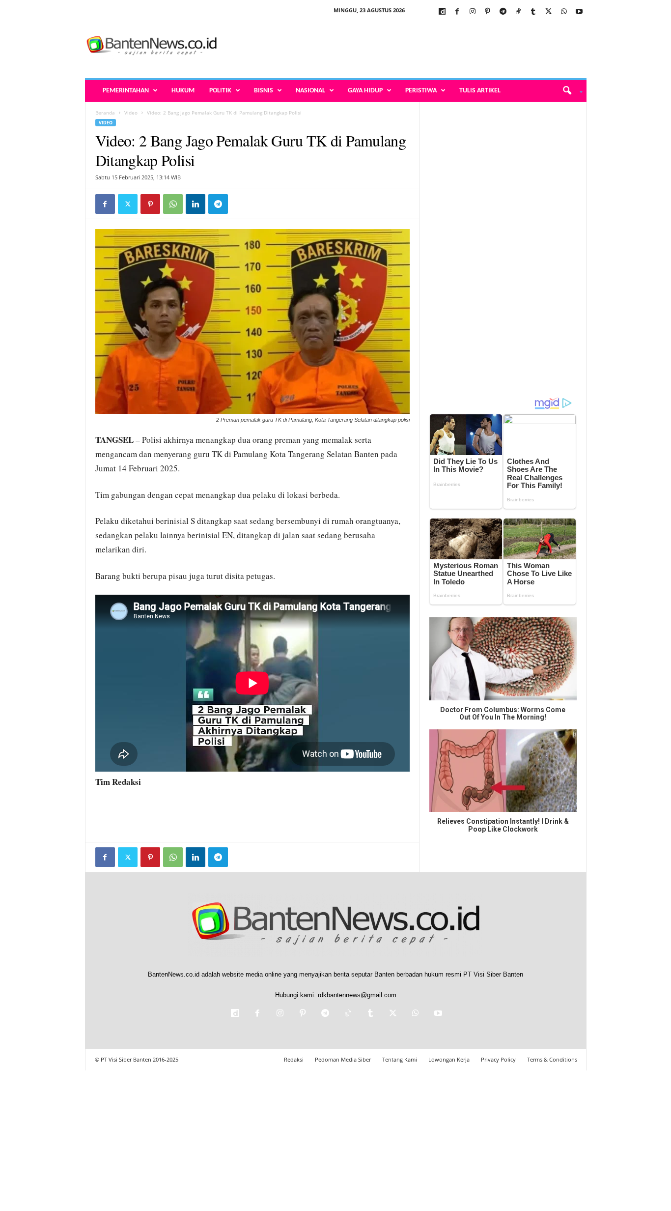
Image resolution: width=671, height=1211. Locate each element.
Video (131, 112)
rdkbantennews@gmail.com (357, 995)
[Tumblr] (533, 12)
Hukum (183, 90)
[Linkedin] (195, 204)
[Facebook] (457, 12)
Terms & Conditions (552, 1059)
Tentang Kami (399, 1059)
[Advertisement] (408, 46)
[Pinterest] (488, 12)
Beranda (105, 112)
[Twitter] (549, 12)
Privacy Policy (498, 1059)
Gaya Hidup (365, 90)
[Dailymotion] (442, 12)
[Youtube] (579, 12)
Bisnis (263, 90)
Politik (220, 90)
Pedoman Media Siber (343, 1059)
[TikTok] (518, 12)
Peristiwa (421, 90)
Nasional (310, 90)
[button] (569, 91)
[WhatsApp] (564, 12)
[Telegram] (503, 12)
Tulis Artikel (480, 90)
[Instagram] (472, 12)
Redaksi (294, 1059)
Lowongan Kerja (449, 1059)
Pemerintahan (126, 90)
